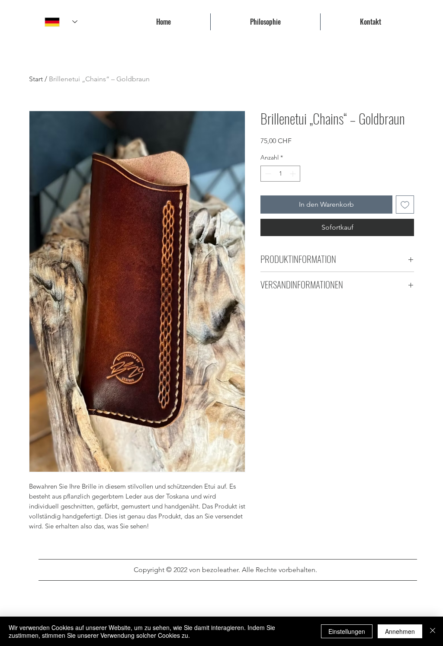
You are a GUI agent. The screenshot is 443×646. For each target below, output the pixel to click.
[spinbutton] (280, 173)
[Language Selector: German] (61, 22)
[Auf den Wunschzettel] (405, 204)
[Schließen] (432, 631)
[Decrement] (267, 173)
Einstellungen (346, 631)
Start (36, 79)
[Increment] (293, 173)
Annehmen (400, 631)
